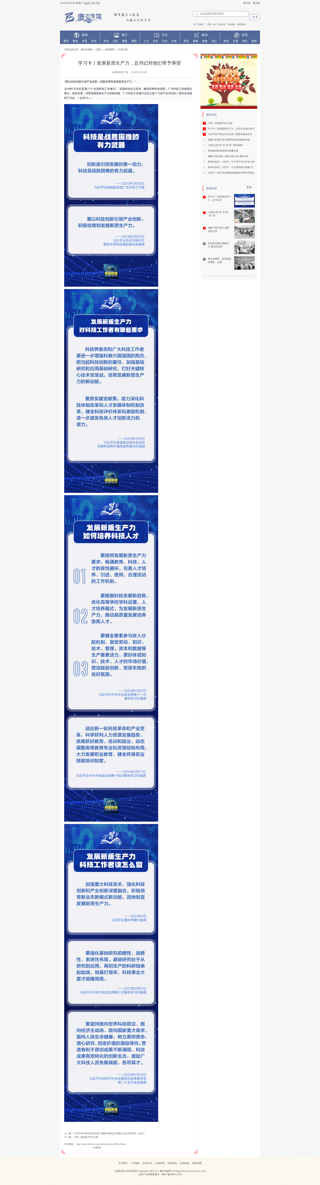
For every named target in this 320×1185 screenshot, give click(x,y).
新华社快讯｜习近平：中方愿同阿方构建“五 (230, 167)
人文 (146, 41)
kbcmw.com (200, 1171)
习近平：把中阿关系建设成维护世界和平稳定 (231, 173)
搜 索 (255, 17)
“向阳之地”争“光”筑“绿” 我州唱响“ (226, 145)
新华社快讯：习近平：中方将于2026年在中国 (231, 162)
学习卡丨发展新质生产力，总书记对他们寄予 (231, 128)
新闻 (85, 35)
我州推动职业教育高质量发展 (223, 151)
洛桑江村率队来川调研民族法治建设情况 (229, 139)
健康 (254, 41)
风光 (106, 41)
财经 (245, 41)
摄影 (134, 41)
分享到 (96, 1147)
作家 (174, 41)
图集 (125, 41)
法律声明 (160, 1163)
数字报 (246, 3)
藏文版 (256, 3)
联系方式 (147, 1163)
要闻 (66, 41)
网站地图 (197, 1163)
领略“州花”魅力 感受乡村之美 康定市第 (228, 156)
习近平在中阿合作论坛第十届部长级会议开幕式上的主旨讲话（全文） (110, 1133)
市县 (84, 41)
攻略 (195, 41)
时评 (94, 41)
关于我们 (123, 1163)
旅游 (205, 35)
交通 (235, 41)
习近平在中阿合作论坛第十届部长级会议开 (230, 134)
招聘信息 (172, 1163)
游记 (214, 41)
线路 (205, 41)
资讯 (245, 35)
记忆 (115, 41)
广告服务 (135, 1163)
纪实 (165, 41)
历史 (155, 41)
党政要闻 (109, 49)
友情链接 (184, 1163)
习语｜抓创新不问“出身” (86, 1137)
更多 (249, 187)
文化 (165, 35)
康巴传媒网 (86, 49)
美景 (186, 41)
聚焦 (75, 41)
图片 (125, 35)
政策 (226, 41)
